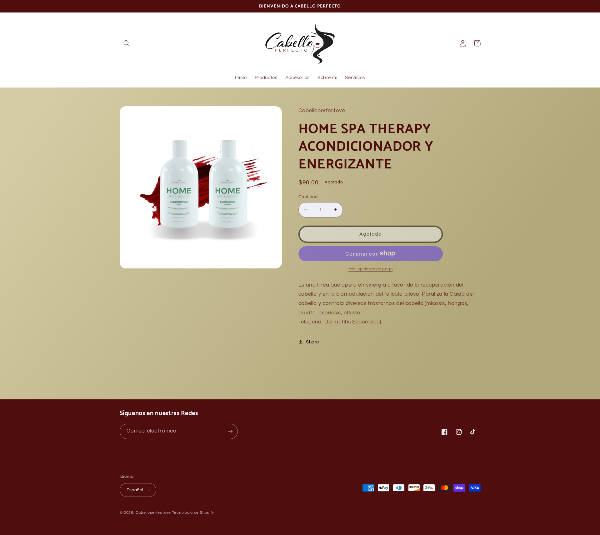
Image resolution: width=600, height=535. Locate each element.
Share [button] (312, 342)
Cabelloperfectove (153, 512)
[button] (127, 43)
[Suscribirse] (230, 431)
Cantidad (308, 197)
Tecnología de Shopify (193, 512)
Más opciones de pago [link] (370, 269)
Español (135, 490)
